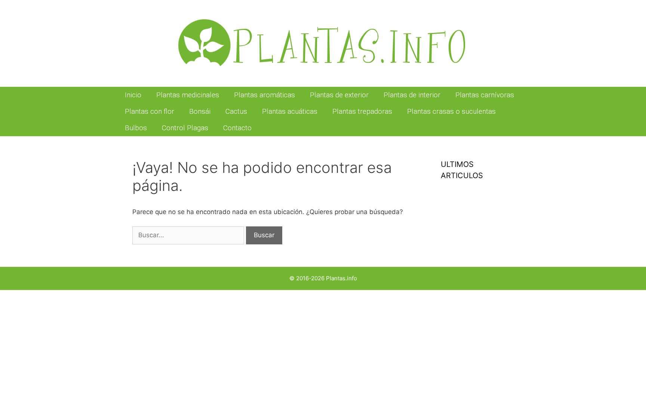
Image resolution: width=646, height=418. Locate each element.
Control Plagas (185, 127)
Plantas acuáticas (289, 111)
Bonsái (199, 111)
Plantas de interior (412, 95)
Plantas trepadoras (362, 111)
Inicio (133, 95)
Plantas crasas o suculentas (451, 111)
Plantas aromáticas (264, 95)
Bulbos (136, 127)
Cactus (236, 111)
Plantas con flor (149, 111)
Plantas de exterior (339, 95)
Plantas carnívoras (484, 95)
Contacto (237, 127)
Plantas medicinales (187, 95)
